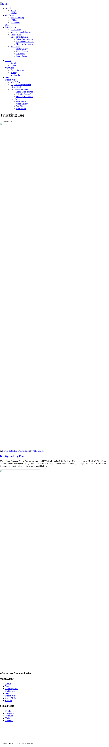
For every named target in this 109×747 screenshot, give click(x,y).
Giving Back (16, 34)
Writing (14, 20)
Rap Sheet (20, 54)
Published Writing (16, 451)
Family (5, 451)
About (8, 8)
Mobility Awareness (24, 44)
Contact (14, 13)
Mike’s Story (16, 30)
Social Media (10, 698)
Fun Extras (15, 46)
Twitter (8, 718)
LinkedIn (9, 720)
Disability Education (19, 37)
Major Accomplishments (21, 32)
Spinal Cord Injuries (24, 39)
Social (13, 10)
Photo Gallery (22, 49)
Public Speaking (17, 18)
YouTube (9, 716)
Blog (7, 25)
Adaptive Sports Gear (25, 42)
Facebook (9, 711)
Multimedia (15, 22)
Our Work (9, 15)
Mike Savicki (10, 27)
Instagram (9, 713)
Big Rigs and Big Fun (12, 456)
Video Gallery (22, 51)
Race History (21, 56)
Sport (27, 451)
